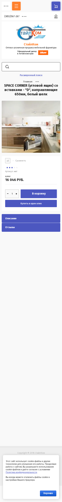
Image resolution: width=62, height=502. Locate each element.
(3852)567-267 (11, 16)
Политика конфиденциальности (21, 472)
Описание (11, 218)
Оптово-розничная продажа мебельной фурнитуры (31, 47)
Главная (27, 81)
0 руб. (56, 6)
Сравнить (19, 160)
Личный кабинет (56, 16)
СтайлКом (31, 44)
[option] (31, 127)
